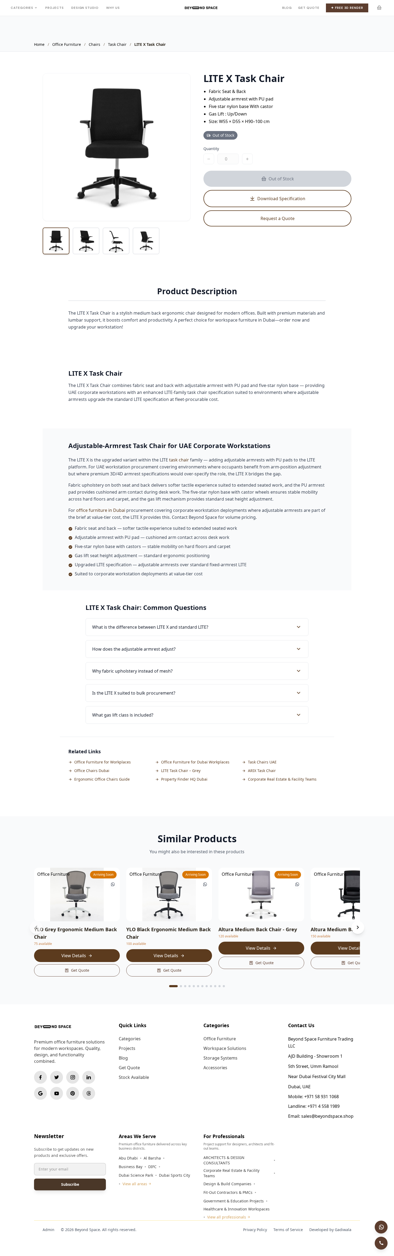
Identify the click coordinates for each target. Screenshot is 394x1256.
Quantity (211, 148)
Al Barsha (152, 1158)
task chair (179, 460)
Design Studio (85, 8)
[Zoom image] (180, 83)
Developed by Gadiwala (330, 1229)
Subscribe (70, 1184)
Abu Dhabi (128, 1158)
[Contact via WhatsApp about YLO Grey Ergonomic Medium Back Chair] (113, 884)
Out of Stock (281, 179)
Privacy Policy (255, 1229)
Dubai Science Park (136, 1175)
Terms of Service (288, 1229)
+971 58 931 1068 (321, 1097)
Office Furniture (66, 44)
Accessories (215, 1068)
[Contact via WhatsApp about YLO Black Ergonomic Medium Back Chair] (205, 884)
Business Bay (130, 1166)
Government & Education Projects (233, 1200)
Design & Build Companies (227, 1183)
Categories (22, 8)
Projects (54, 8)
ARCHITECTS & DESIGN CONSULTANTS (223, 1160)
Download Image (170, 211)
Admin (48, 1229)
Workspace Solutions (224, 1048)
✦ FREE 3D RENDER (347, 8)
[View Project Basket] (379, 7)
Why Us (113, 8)
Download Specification (281, 199)
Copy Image (134, 211)
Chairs (94, 44)
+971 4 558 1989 (323, 1106)
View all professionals (226, 1217)
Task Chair (117, 44)
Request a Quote (278, 218)
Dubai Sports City (174, 1175)
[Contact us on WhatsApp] (381, 1227)
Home (39, 44)
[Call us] (381, 1243)
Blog (287, 8)
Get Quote (308, 8)
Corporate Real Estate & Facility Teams (231, 1173)
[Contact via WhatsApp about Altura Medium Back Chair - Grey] (297, 884)
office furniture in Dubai (100, 510)
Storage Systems (220, 1058)
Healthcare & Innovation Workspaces (236, 1209)
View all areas (134, 1183)
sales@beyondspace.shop (327, 1116)
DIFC (152, 1166)
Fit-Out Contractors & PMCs (227, 1192)
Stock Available (134, 1077)
